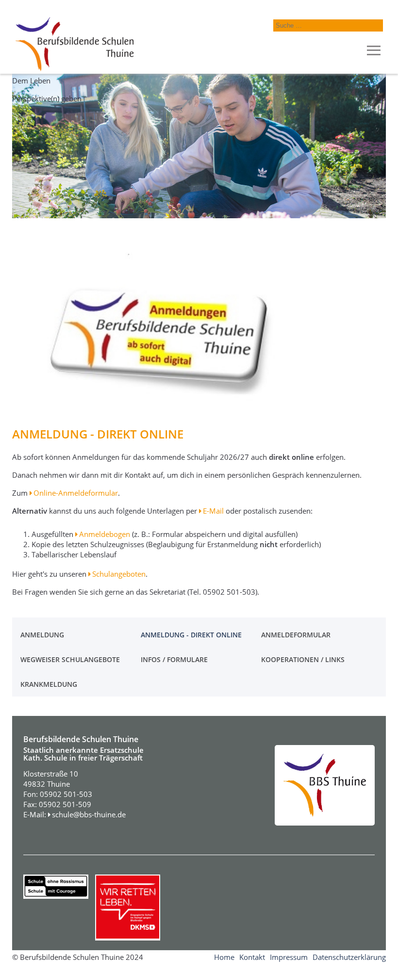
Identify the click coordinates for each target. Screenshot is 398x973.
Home (224, 957)
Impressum (289, 957)
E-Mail (213, 511)
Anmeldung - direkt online (191, 634)
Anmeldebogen (104, 534)
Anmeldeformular (296, 634)
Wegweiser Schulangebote (70, 659)
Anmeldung (42, 634)
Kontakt (252, 957)
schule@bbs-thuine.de (89, 814)
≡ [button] (373, 51)
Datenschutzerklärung (349, 957)
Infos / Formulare (174, 659)
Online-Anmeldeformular (75, 493)
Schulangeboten (119, 574)
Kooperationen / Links (303, 659)
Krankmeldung (48, 684)
